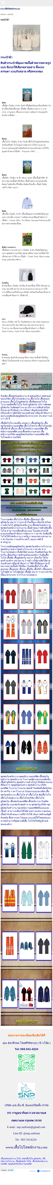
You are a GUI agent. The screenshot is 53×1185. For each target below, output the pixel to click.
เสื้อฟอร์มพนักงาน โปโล (11, 1159)
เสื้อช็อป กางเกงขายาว (9, 247)
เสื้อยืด (4, 103)
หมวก (3, 319)
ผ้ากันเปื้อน (5, 283)
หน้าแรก (3, 14)
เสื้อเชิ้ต (4, 211)
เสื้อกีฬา (4, 175)
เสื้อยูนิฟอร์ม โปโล (23, 1161)
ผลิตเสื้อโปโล (27, 1159)
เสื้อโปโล (4, 139)
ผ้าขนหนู (4, 355)
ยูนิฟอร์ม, (38, 1159)
